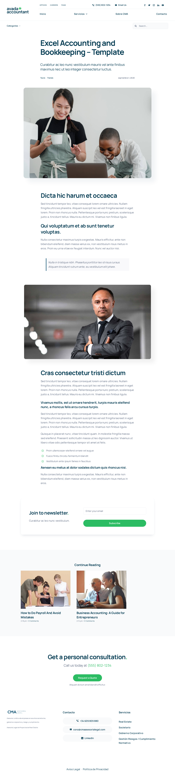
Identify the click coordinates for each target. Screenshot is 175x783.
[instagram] (154, 5)
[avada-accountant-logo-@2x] (18, 8)
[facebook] (145, 5)
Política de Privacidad (96, 769)
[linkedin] (158, 5)
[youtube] (163, 5)
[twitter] (149, 5)
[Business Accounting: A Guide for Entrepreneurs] (101, 590)
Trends (50, 78)
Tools (42, 78)
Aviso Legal (73, 769)
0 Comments (33, 621)
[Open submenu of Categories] (19, 26)
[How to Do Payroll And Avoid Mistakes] (45, 590)
